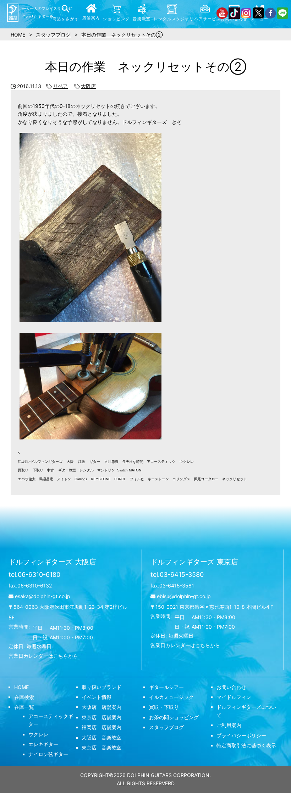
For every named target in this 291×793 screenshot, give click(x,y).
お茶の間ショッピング (174, 717)
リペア (60, 86)
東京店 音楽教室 (101, 747)
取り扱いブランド (101, 687)
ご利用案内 (228, 725)
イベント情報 (96, 697)
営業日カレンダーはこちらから (43, 656)
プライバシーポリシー (241, 735)
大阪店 (88, 86)
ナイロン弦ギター (48, 754)
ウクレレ (38, 734)
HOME (21, 687)
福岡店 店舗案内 (101, 727)
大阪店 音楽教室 (101, 737)
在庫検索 (24, 697)
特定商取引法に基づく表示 (246, 745)
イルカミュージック (171, 697)
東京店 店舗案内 (101, 717)
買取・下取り (164, 707)
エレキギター (43, 744)
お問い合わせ (231, 687)
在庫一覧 (24, 707)
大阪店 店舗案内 (101, 707)
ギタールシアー (166, 687)
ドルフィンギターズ (52, 562)
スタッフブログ (166, 727)
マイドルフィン (233, 697)
